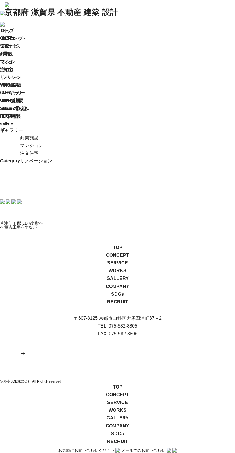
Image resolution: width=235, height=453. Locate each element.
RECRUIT (117, 301)
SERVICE (117, 262)
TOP (117, 247)
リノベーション (9, 77)
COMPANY (117, 286)
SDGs (117, 294)
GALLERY (118, 278)
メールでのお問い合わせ (143, 450)
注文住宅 (5, 69)
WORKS (117, 270)
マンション (7, 61)
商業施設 (5, 53)
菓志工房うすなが (21, 227)
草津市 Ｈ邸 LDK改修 (19, 223)
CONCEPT (117, 255)
